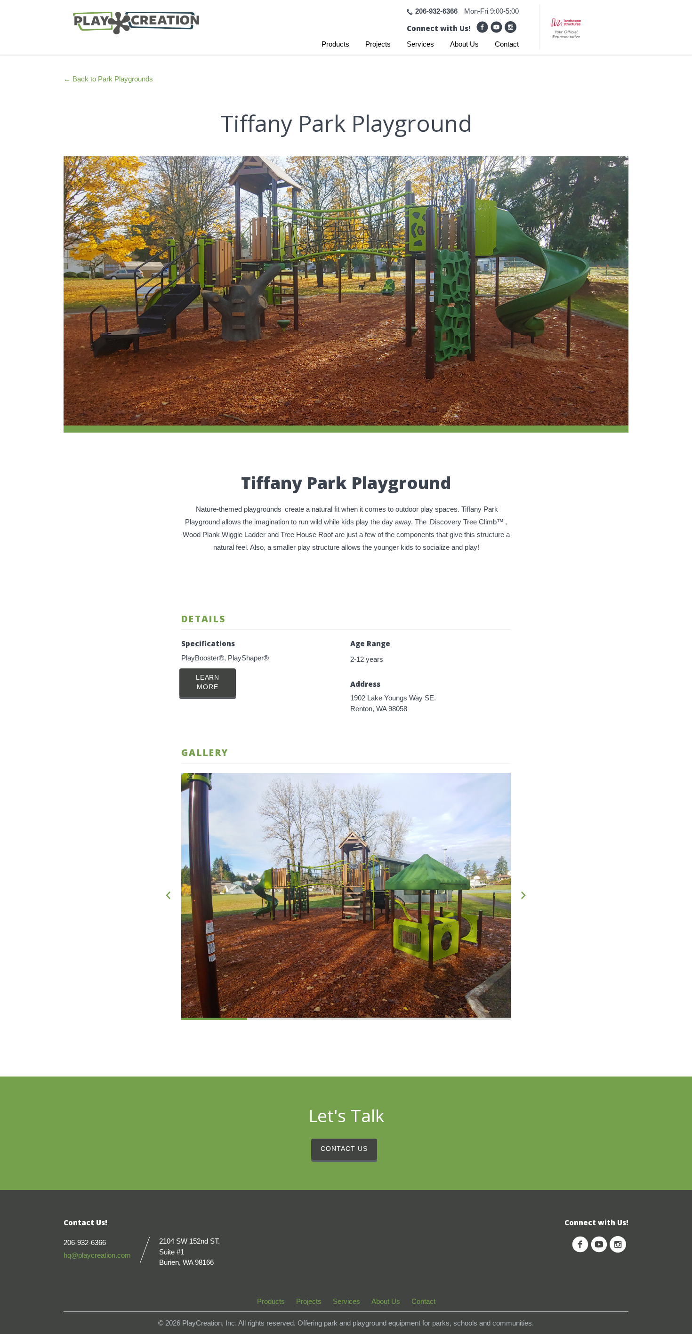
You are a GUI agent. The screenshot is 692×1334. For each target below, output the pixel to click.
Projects (378, 44)
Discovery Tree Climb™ (467, 522)
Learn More (208, 682)
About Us (464, 44)
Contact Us (344, 1148)
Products (335, 44)
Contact (507, 44)
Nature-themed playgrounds (239, 509)
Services (420, 44)
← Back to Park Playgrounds (108, 79)
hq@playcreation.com (97, 1255)
